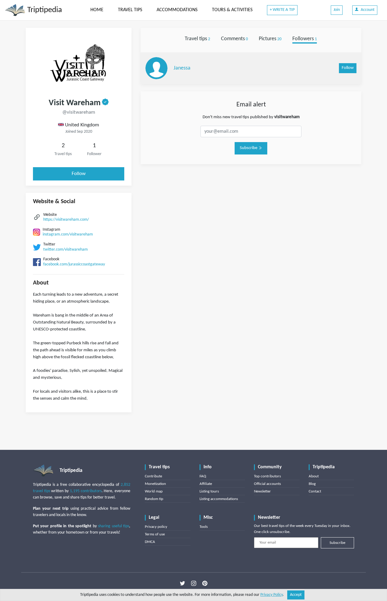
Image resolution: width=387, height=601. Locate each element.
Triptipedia (43, 10)
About (314, 476)
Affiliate (206, 484)
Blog (312, 484)
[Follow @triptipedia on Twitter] (182, 583)
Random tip (154, 499)
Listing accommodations (219, 499)
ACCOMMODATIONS (177, 10)
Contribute (153, 476)
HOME (96, 10)
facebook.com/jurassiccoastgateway (74, 264)
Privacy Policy (271, 595)
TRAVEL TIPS (130, 10)
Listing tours (209, 491)
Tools (204, 527)
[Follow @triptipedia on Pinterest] (204, 583)
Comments (234, 38)
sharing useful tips (113, 526)
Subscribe (249, 148)
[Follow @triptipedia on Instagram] (193, 583)
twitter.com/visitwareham (65, 250)
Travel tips (197, 38)
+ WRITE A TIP (282, 10)
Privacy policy (156, 527)
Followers (304, 38)
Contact (315, 491)
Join (336, 10)
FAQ (203, 476)
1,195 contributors (86, 491)
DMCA (150, 542)
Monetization (155, 484)
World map (154, 491)
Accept (296, 595)
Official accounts (267, 484)
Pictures (270, 38)
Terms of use (155, 534)
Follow (79, 173)
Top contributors (267, 476)
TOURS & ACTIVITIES (232, 10)
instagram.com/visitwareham (68, 234)
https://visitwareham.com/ (66, 220)
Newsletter (262, 491)
